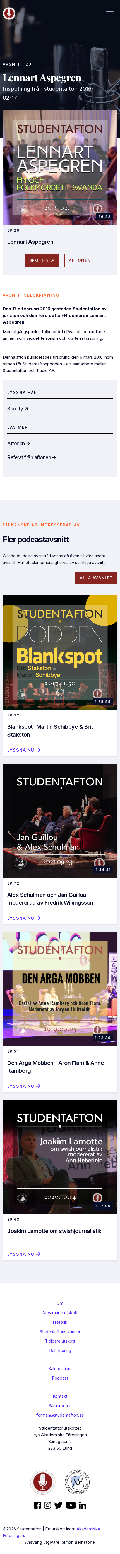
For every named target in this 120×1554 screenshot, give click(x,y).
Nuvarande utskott (60, 1312)
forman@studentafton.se (60, 1415)
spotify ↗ (42, 260)
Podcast (60, 1378)
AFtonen (80, 260)
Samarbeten (60, 1405)
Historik (60, 1322)
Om (60, 1303)
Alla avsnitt (96, 577)
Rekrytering (60, 1350)
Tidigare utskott (60, 1341)
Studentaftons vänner (60, 1331)
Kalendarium (60, 1368)
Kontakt (60, 1396)
